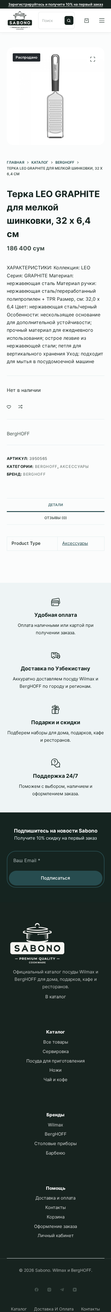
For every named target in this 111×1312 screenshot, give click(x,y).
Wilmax (55, 1125)
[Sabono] (37, 943)
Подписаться (55, 878)
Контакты (55, 1207)
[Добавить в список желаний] (9, 407)
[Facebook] (36, 1290)
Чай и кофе (55, 1079)
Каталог (19, 1308)
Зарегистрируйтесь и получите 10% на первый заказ (55, 4)
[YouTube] (75, 1290)
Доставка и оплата (55, 1198)
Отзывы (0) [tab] (55, 518)
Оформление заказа (55, 1226)
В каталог (55, 996)
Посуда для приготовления (55, 1061)
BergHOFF (18, 434)
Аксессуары (74, 466)
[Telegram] (62, 1290)
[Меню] (101, 20)
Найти (69, 20)
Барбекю (55, 1153)
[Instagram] (49, 1290)
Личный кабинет (56, 1235)
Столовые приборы (55, 1143)
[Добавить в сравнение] (20, 407)
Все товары (55, 1042)
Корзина (56, 1217)
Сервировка (56, 1051)
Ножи (55, 1070)
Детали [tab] (55, 505)
